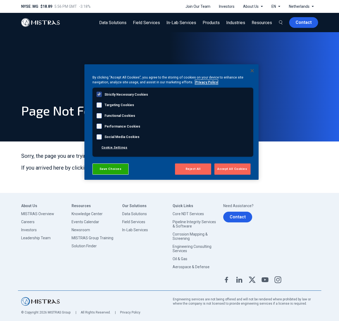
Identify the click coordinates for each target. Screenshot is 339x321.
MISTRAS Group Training (92, 238)
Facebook (226, 279)
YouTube (265, 279)
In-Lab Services (135, 230)
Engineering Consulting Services (192, 248)
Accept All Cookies (232, 169)
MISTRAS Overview (37, 214)
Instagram (278, 279)
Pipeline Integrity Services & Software (194, 224)
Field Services (133, 222)
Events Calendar (85, 222)
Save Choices (110, 169)
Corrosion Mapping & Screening (190, 236)
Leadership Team (36, 238)
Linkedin (239, 279)
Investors (29, 230)
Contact (238, 216)
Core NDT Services (188, 214)
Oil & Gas (180, 259)
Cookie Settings (115, 147)
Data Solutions (134, 214)
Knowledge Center (87, 214)
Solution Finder (84, 246)
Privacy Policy (130, 312)
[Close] (252, 71)
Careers (28, 222)
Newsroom (81, 230)
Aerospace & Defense (191, 267)
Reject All (193, 169)
